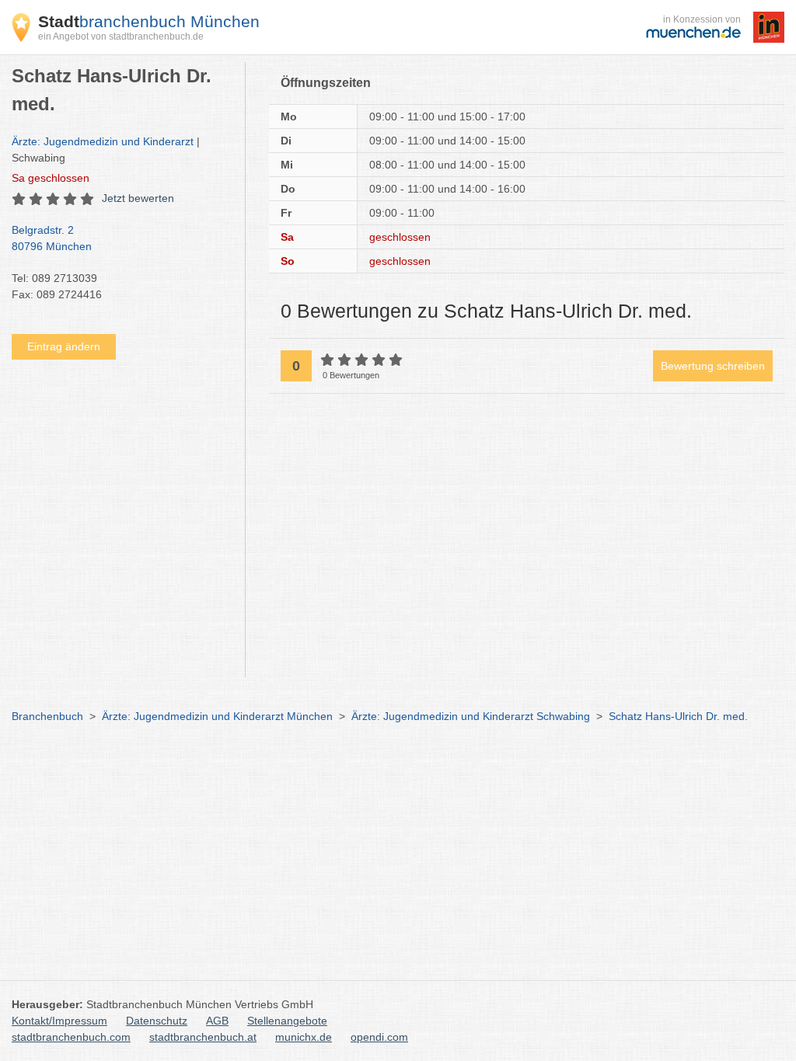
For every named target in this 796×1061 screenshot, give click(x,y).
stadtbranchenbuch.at (203, 1037)
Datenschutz (156, 1020)
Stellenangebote (287, 1020)
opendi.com (379, 1037)
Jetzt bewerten (138, 198)
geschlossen (50, 178)
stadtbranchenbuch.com (71, 1037)
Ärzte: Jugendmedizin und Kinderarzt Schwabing (470, 716)
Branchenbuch (47, 716)
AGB (217, 1020)
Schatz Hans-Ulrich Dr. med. (678, 716)
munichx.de (303, 1037)
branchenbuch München (149, 21)
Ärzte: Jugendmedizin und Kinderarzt (103, 141)
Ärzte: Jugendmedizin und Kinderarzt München (217, 716)
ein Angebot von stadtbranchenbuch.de (121, 36)
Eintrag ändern (63, 346)
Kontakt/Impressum (59, 1020)
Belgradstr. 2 (52, 238)
